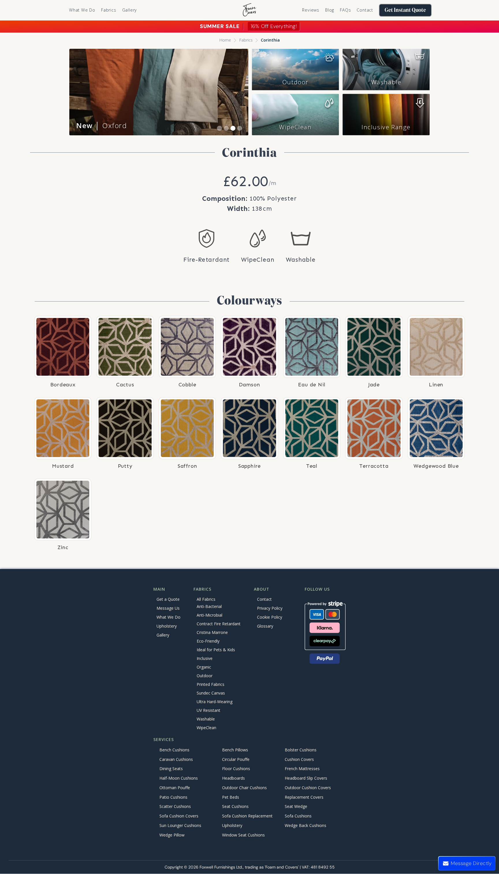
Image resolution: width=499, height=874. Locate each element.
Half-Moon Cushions (178, 778)
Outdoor (295, 82)
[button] (108, 10)
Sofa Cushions (298, 816)
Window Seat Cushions (243, 835)
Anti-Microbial (209, 615)
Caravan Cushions (176, 759)
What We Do (82, 10)
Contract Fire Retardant (219, 624)
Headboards (233, 778)
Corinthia (270, 40)
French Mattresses (302, 769)
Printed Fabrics (210, 684)
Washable (386, 82)
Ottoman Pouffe (174, 787)
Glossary (265, 626)
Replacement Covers (304, 797)
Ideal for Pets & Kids (216, 650)
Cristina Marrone (212, 632)
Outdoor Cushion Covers (308, 787)
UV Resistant (208, 710)
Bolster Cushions (300, 750)
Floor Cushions (236, 769)
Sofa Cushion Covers (178, 816)
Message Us (168, 608)
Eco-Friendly (208, 641)
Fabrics (246, 40)
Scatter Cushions (175, 806)
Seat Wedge (296, 806)
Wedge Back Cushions (305, 825)
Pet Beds (230, 797)
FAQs (345, 10)
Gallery (129, 10)
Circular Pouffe (236, 759)
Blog (329, 10)
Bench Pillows (235, 750)
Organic (204, 667)
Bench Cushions (174, 750)
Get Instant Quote (405, 10)
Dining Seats (171, 769)
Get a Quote (168, 599)
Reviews (310, 10)
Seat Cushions (235, 806)
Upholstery (167, 626)
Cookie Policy (269, 617)
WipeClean (295, 127)
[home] (249, 10)
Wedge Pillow (172, 835)
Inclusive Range (386, 127)
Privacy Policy (269, 608)
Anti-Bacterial (209, 606)
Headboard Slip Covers (306, 778)
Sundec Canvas (211, 693)
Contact (365, 10)
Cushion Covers (299, 759)
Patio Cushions (173, 797)
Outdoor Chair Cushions (244, 787)
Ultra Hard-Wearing (214, 702)
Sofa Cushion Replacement (247, 816)
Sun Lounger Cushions (180, 825)
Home (225, 40)
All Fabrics (206, 599)
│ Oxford (101, 125)
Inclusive (205, 658)
